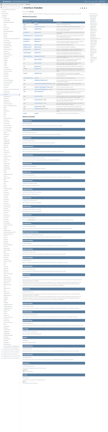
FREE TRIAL (102, 1)
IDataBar (28, 4)
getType (36, 78)
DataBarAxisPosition (28, 35)
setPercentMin (37, 103)
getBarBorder (37, 39)
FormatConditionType (28, 78)
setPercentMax (37, 99)
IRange (24, 28)
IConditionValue (27, 49)
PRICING (96, 1)
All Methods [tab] (26, 20)
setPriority (37, 106)
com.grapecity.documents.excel (10, 4)
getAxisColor (37, 32)
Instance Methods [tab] (36, 20)
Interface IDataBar (93, 13)
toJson (35, 113)
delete (35, 24)
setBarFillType (37, 87)
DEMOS (86, 1)
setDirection (37, 89)
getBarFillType (37, 44)
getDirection (37, 47)
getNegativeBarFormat (39, 56)
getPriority (37, 66)
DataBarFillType (27, 44)
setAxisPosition (38, 83)
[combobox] (10, 7)
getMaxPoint (37, 49)
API (93, 1)
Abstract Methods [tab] (47, 20)
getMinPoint (37, 52)
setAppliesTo (37, 80)
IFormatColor (26, 32)
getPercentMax (37, 59)
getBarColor (37, 41)
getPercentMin (37, 63)
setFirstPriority (38, 91)
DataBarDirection (27, 47)
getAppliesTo (37, 28)
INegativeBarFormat (27, 56)
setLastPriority (38, 96)
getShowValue (37, 68)
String (40, 26)
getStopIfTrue (37, 73)
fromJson (36, 26)
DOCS (90, 1)
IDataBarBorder (26, 39)
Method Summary (94, 15)
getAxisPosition (38, 35)
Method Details (93, 16)
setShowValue (37, 108)
